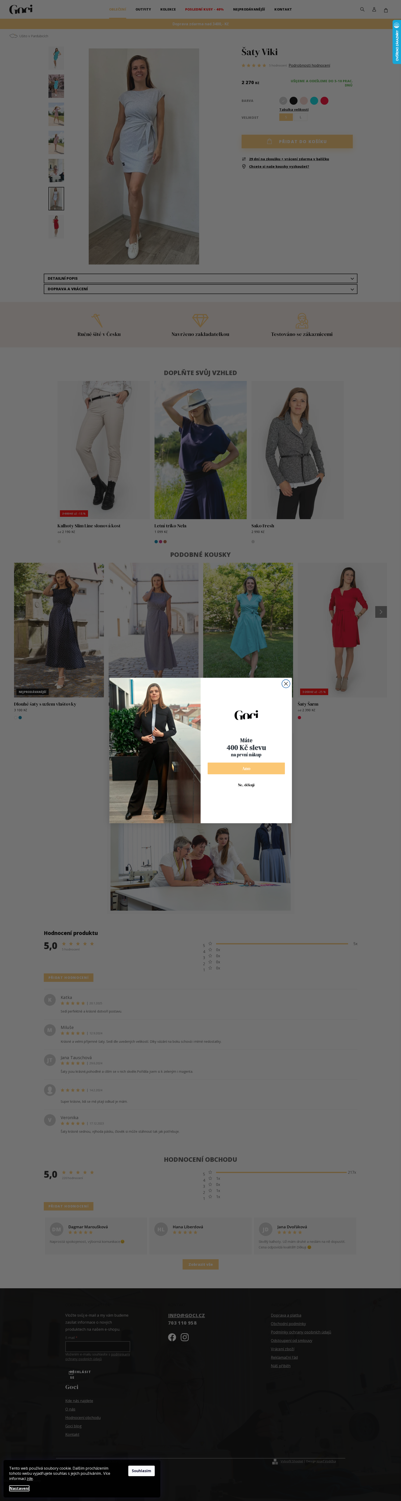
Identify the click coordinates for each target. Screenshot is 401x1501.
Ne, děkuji (246, 784)
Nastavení (19, 1488)
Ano (246, 768)
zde (30, 1478)
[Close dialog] (286, 684)
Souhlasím (141, 1470)
